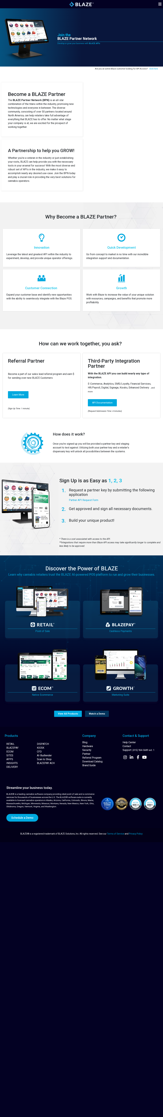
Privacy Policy (136, 833)
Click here (153, 69)
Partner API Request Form (83, 500)
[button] (160, 4)
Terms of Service (115, 833)
